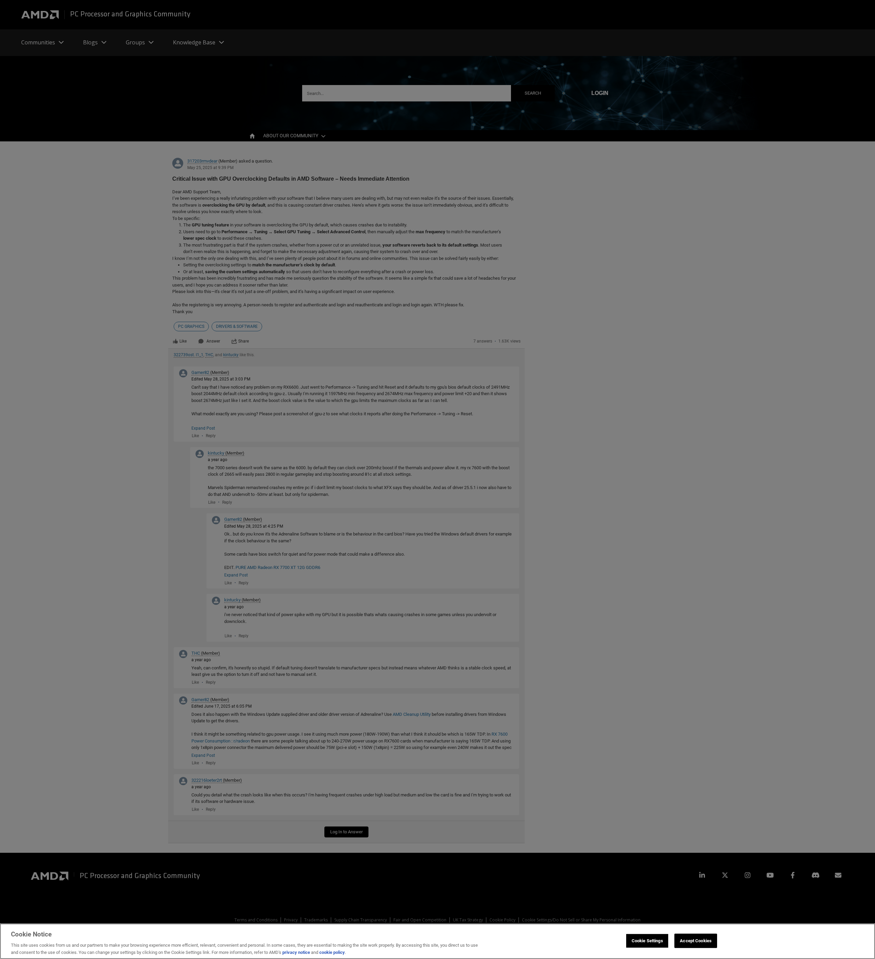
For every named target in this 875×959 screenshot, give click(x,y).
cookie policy (332, 952)
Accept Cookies (696, 940)
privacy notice (296, 952)
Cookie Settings (647, 940)
